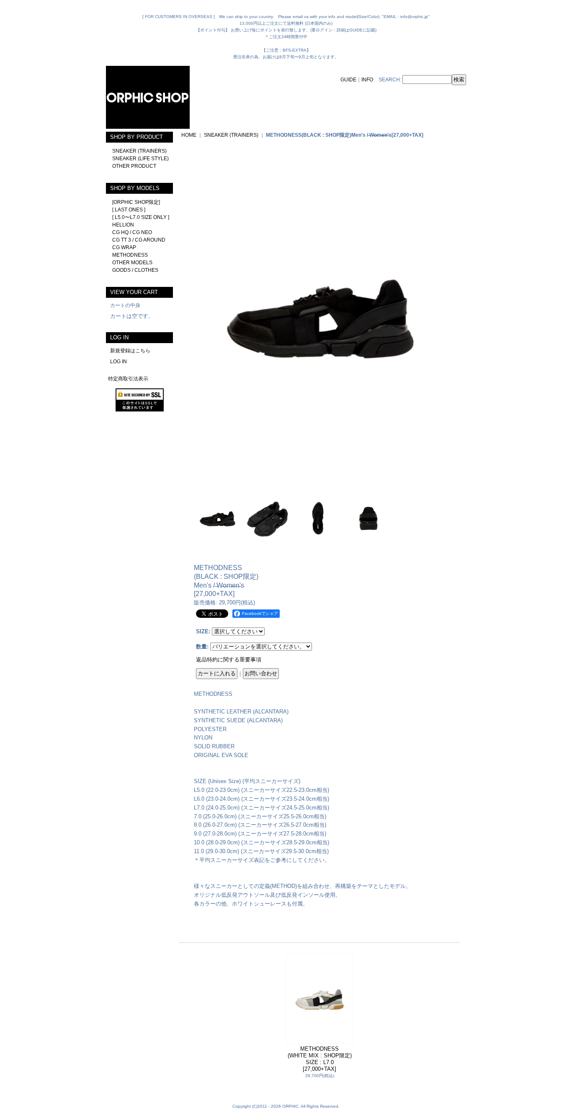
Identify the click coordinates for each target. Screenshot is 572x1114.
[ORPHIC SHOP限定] (136, 202)
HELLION (123, 225)
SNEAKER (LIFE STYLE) (140, 158)
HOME (188, 135)
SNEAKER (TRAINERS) (139, 151)
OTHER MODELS (132, 262)
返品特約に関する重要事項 (228, 659)
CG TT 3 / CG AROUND (138, 240)
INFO (367, 80)
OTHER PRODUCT (134, 166)
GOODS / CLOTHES (135, 270)
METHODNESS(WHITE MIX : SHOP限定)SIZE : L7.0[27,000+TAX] (320, 1059)
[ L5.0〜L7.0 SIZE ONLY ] (140, 217)
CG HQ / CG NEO (132, 232)
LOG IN (118, 361)
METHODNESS (130, 255)
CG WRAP (124, 247)
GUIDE (348, 80)
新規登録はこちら (130, 351)
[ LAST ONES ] (128, 210)
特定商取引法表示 (128, 379)
